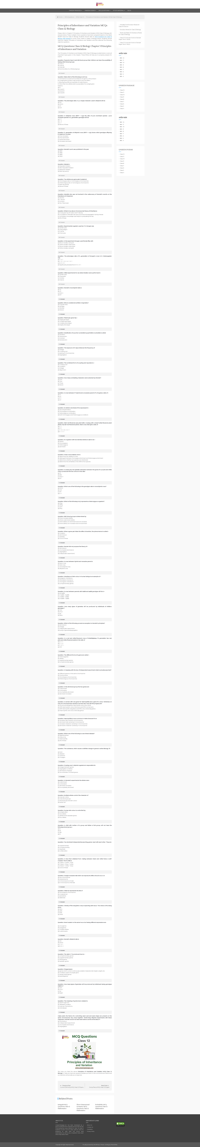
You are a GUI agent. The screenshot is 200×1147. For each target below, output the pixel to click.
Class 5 (122, 106)
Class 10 (122, 94)
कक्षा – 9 (122, 65)
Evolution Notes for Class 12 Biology (130, 29)
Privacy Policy (90, 1131)
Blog (129, 10)
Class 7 (122, 101)
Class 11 (122, 92)
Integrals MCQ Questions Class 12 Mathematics (64, 1106)
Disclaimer (90, 1129)
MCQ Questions (104, 10)
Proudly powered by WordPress (91, 1144)
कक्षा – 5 (122, 74)
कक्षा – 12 (122, 58)
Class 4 (122, 108)
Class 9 (122, 97)
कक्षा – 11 (122, 60)
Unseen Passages (75, 10)
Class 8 (122, 99)
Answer (62, 73)
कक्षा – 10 (122, 62)
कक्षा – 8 (122, 67)
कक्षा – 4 (122, 76)
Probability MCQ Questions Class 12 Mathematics (101, 1106)
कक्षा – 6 (122, 72)
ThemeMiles (114, 1144)
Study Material (118, 10)
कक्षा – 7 (122, 69)
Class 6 (122, 104)
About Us (89, 1125)
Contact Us (90, 1127)
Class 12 (122, 90)
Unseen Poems (90, 10)
